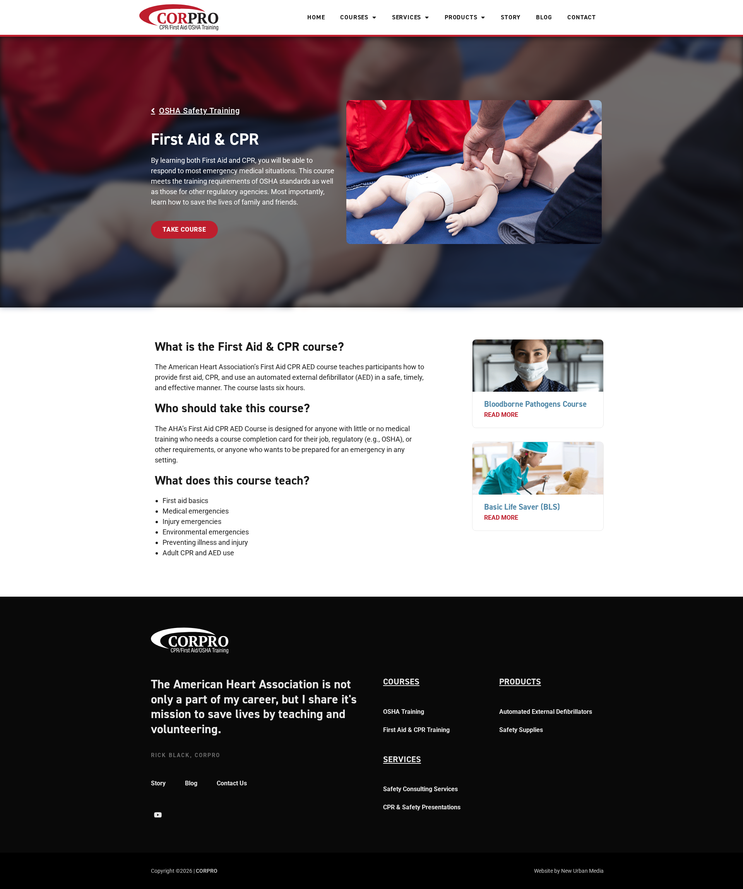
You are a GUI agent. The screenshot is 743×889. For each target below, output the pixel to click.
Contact (581, 17)
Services (406, 17)
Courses (354, 17)
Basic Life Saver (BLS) (522, 507)
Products (461, 17)
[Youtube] (158, 815)
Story (510, 17)
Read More (501, 414)
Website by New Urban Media (569, 871)
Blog (544, 17)
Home (316, 17)
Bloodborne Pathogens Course (535, 404)
